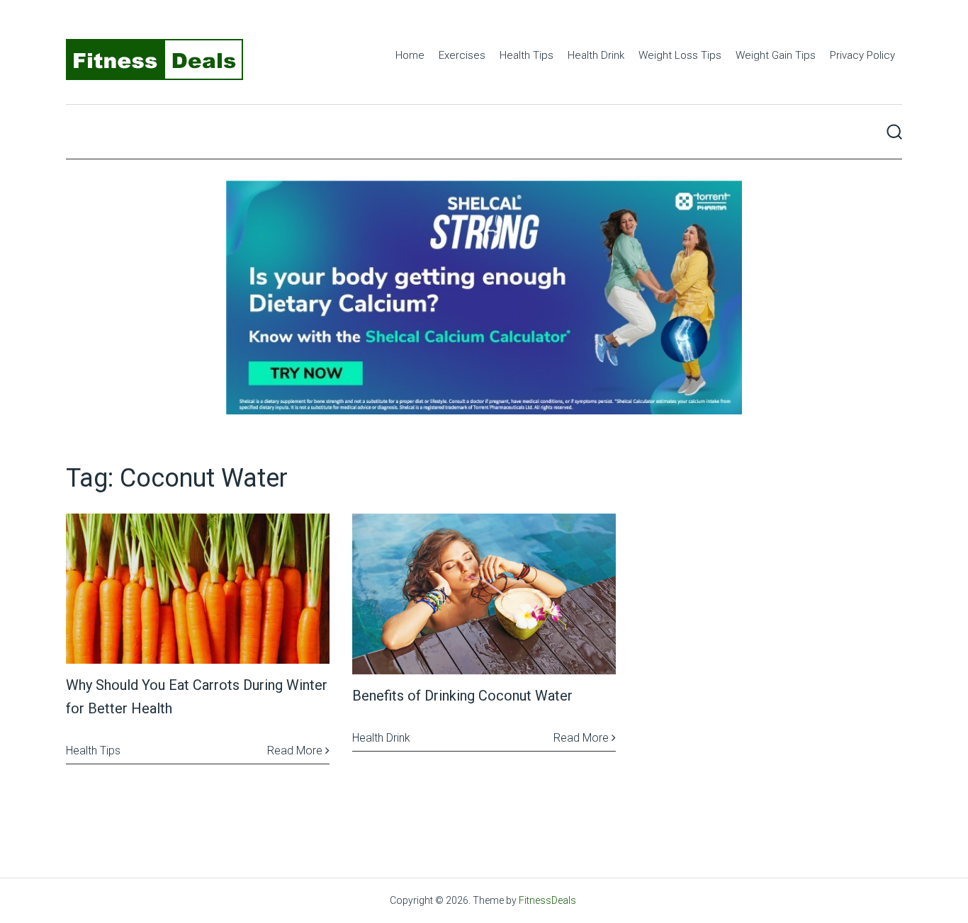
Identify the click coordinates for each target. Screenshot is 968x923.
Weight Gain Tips (776, 55)
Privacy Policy (862, 55)
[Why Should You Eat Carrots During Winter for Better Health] (198, 589)
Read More (296, 750)
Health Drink (596, 55)
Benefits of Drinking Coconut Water (462, 695)
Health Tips (526, 55)
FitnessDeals (547, 900)
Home (409, 55)
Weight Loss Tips (679, 55)
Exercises (462, 55)
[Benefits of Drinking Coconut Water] (484, 594)
